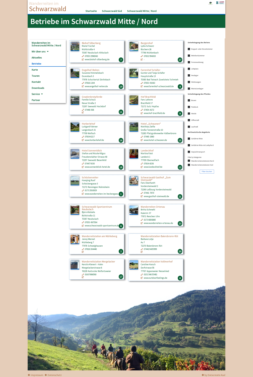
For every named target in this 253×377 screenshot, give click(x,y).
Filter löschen (207, 172)
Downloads (38, 87)
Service (36, 94)
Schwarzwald (47, 8)
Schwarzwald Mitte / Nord (142, 11)
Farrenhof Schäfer (150, 70)
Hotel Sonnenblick (92, 150)
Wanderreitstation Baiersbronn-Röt (159, 236)
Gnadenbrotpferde (92, 96)
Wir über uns (39, 51)
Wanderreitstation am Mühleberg (99, 236)
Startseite (91, 11)
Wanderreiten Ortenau (153, 206)
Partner (36, 100)
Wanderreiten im (44, 3)
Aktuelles (37, 57)
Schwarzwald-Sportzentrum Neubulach (97, 208)
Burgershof (147, 43)
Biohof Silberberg (91, 43)
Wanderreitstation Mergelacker (98, 261)
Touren (36, 75)
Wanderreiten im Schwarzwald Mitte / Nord (46, 44)
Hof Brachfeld (148, 96)
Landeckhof (147, 150)
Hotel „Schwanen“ (151, 123)
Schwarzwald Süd (112, 11)
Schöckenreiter (90, 177)
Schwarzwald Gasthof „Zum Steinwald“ (156, 179)
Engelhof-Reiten (90, 70)
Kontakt (36, 81)
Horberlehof (88, 123)
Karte (35, 69)
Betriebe (36, 63)
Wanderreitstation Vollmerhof (157, 261)
